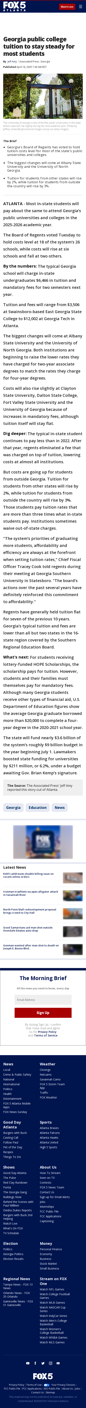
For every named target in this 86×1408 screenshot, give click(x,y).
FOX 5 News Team (52, 1187)
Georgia (45, 61)
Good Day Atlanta (12, 1124)
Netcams (46, 1074)
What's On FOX (13, 1228)
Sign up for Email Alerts (55, 1197)
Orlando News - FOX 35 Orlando (16, 1294)
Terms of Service (45, 1035)
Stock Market (48, 1263)
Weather (47, 1064)
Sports (46, 1122)
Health (7, 1094)
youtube (28, 1363)
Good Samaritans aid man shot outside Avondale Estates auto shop (28, 929)
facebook (35, 1363)
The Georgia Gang (15, 1192)
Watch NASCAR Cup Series (53, 1309)
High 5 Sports (48, 1147)
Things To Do (12, 1157)
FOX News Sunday (15, 1112)
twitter (43, 1363)
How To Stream (50, 1173)
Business (45, 1259)
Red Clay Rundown (15, 1182)
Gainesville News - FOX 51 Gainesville (18, 1303)
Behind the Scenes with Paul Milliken (18, 1203)
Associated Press (29, 61)
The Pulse (9, 1178)
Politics (7, 1089)
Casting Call (10, 1137)
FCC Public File (49, 1211)
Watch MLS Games (52, 1342)
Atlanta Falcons (50, 1133)
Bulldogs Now (12, 1197)
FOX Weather (48, 1097)
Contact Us (47, 1192)
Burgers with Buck (15, 1133)
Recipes (8, 1152)
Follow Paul (10, 1142)
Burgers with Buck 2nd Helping (17, 1217)
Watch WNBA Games (53, 1337)
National (8, 1079)
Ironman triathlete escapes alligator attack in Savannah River (30, 893)
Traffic (44, 1092)
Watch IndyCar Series (53, 1316)
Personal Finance (51, 1249)
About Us (48, 1167)
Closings (45, 1070)
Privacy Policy (47, 1032)
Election (10, 1243)
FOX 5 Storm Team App (52, 1086)
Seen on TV (47, 1178)
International (11, 1084)
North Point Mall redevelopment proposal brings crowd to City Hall (29, 911)
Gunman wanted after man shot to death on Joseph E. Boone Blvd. (31, 947)
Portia (7, 1187)
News (60, 807)
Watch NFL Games (52, 1289)
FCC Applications (50, 1216)
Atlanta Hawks (49, 1137)
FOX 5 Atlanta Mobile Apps (17, 1105)
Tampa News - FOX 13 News (18, 1286)
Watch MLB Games (52, 1302)
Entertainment (12, 1099)
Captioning (47, 1221)
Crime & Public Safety (17, 1074)
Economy (46, 1254)
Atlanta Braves (49, 1128)
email (58, 1363)
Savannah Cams (50, 1079)
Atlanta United (49, 1142)
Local (6, 1070)
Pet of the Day (12, 1147)
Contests (45, 1182)
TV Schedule (11, 1233)
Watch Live (67, 6)
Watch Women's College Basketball (52, 1331)
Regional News (16, 1278)
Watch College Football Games (55, 1296)
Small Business (49, 1268)
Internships (47, 1206)
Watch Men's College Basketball (53, 1322)
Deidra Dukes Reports (17, 1210)
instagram (50, 1363)
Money (46, 1243)
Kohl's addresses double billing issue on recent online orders (28, 875)
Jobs (42, 1202)
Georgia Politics (13, 1254)
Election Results (13, 1259)
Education (38, 807)
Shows (9, 1167)
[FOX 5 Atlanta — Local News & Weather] (14, 6)
